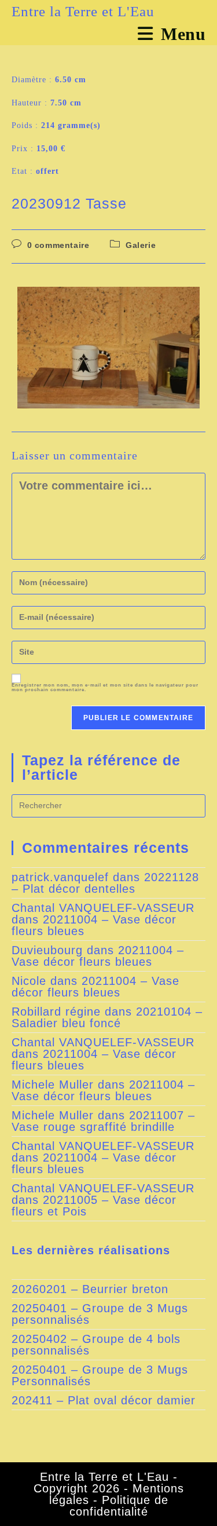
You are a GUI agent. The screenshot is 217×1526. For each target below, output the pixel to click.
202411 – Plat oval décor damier (104, 1400)
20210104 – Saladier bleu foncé (107, 1017)
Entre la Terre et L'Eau (83, 11)
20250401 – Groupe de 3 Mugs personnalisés (100, 1314)
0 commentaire (58, 245)
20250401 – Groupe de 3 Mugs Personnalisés (100, 1375)
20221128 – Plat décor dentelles (105, 883)
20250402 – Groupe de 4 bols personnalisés (96, 1344)
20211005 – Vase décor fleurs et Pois (94, 1205)
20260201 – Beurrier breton (90, 1289)
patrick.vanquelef (60, 877)
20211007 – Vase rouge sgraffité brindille (103, 1121)
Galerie (141, 245)
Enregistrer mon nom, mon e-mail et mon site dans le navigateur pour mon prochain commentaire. (105, 687)
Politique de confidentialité (118, 1506)
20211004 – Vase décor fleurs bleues (94, 925)
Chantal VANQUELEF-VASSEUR (103, 907)
